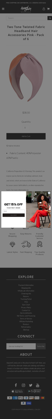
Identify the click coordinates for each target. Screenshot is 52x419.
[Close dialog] (49, 193)
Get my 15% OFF (14, 215)
